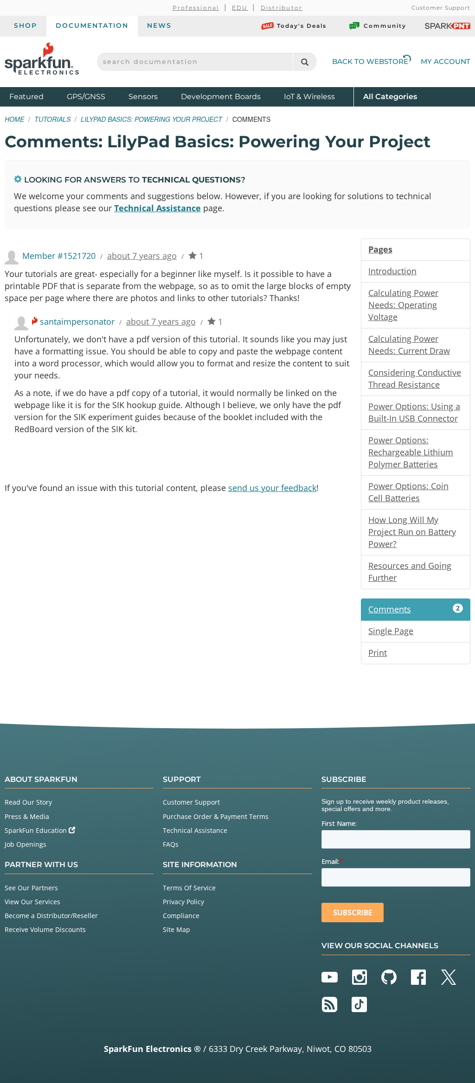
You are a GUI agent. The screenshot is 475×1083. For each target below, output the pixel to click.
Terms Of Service (189, 887)
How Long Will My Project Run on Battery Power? (412, 531)
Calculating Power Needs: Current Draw (409, 344)
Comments (414, 609)
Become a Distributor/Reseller (51, 915)
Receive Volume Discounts (45, 929)
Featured (35, 96)
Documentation (92, 25)
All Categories (390, 96)
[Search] (304, 62)
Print (377, 652)
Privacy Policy (183, 901)
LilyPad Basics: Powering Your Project (151, 119)
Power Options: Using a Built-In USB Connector (414, 412)
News (159, 25)
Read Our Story (28, 802)
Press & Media (27, 816)
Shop (25, 25)
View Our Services (32, 901)
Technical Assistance (157, 208)
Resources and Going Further (409, 571)
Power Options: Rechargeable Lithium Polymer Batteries (410, 452)
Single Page (390, 630)
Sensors (143, 96)
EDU (240, 7)
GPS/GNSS (86, 96)
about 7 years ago (142, 255)
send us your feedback (272, 487)
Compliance (181, 915)
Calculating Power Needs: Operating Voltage (403, 304)
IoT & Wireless (309, 96)
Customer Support (440, 7)
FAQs (171, 844)
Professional (196, 7)
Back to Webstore (370, 61)
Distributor (282, 7)
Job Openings (25, 844)
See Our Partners (31, 887)
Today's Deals (302, 25)
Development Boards (221, 96)
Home (14, 119)
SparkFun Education (37, 830)
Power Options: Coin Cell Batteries (408, 492)
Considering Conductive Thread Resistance (414, 378)
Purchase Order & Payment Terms (216, 816)
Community (385, 25)
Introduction (392, 271)
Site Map (176, 929)
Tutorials (52, 119)
